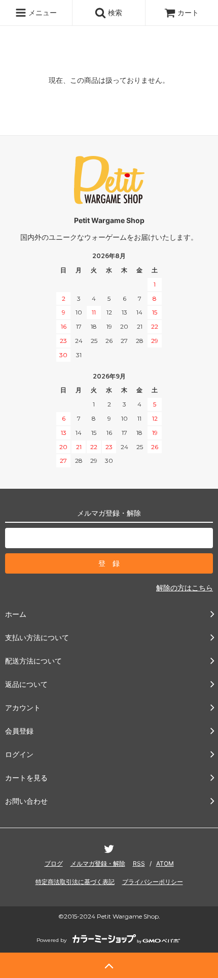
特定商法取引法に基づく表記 (75, 882)
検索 (114, 12)
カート (188, 12)
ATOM (165, 863)
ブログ (54, 863)
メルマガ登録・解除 (97, 863)
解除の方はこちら (184, 587)
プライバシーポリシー (152, 882)
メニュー (41, 12)
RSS (139, 863)
